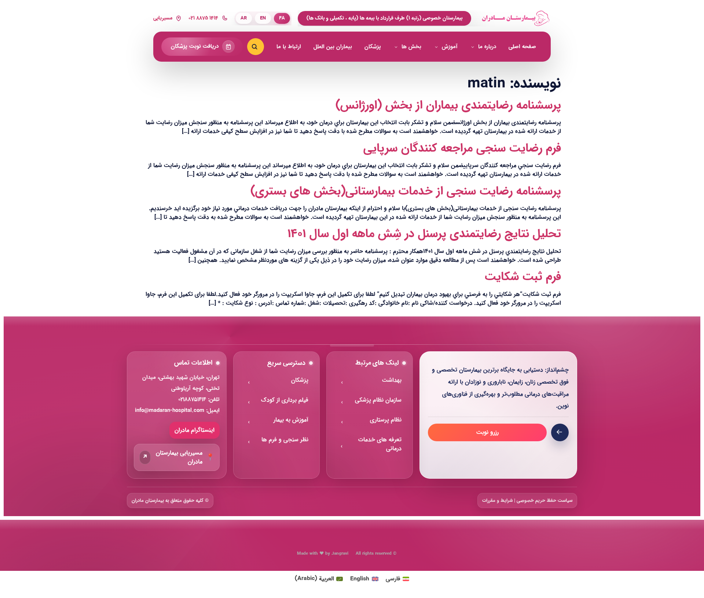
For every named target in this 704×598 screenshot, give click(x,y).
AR (244, 18)
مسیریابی (162, 18)
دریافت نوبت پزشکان (195, 46)
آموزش (450, 46)
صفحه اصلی (522, 46)
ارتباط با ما (288, 46)
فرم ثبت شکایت (523, 277)
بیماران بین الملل (333, 46)
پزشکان (372, 46)
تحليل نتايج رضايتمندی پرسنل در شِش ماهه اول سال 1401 (424, 234)
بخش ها (411, 46)
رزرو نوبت (487, 432)
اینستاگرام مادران (194, 430)
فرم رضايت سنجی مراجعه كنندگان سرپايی (462, 148)
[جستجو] (255, 46)
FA (282, 18)
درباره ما (487, 46)
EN (263, 18)
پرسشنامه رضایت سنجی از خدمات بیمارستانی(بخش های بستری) (405, 191)
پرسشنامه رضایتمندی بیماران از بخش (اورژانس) (448, 105)
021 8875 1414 (203, 18)
